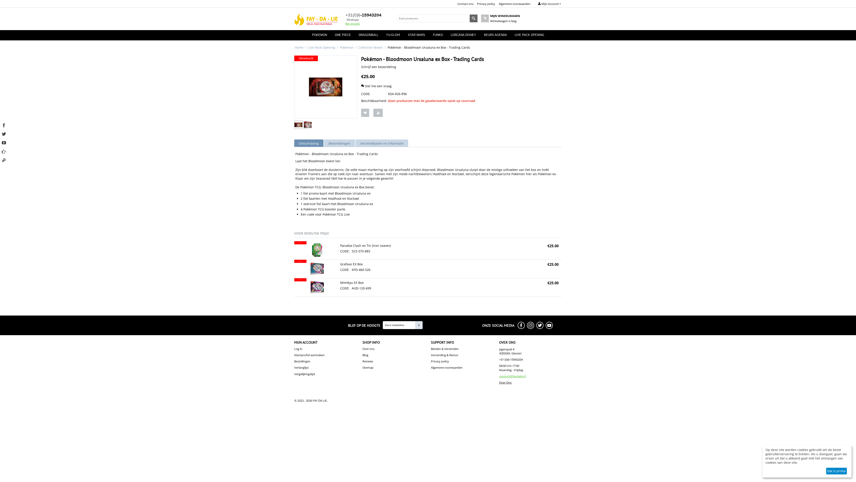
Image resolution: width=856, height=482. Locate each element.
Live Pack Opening (529, 35)
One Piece (343, 35)
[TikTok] (4, 160)
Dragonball (368, 35)
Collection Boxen (370, 47)
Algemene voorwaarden (514, 4)
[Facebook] (4, 125)
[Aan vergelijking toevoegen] (378, 113)
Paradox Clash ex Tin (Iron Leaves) (365, 245)
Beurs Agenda (495, 35)
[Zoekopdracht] (473, 18)
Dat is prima (836, 471)
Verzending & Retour (444, 355)
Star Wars (416, 35)
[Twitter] (4, 133)
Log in (298, 349)
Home (299, 47)
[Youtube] (4, 142)
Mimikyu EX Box (352, 282)
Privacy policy (486, 4)
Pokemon (319, 35)
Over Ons (505, 382)
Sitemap (367, 368)
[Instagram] (4, 151)
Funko (438, 35)
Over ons (368, 349)
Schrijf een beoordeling (378, 67)
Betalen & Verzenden (445, 349)
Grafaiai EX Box (351, 264)
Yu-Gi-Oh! (393, 35)
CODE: (365, 94)
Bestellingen (302, 361)
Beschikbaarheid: (373, 101)
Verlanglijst (301, 368)
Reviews (367, 361)
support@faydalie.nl (512, 376)
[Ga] (418, 325)
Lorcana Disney (463, 35)
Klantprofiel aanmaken (309, 355)
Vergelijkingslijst (304, 374)
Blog (365, 355)
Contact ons (465, 4)
